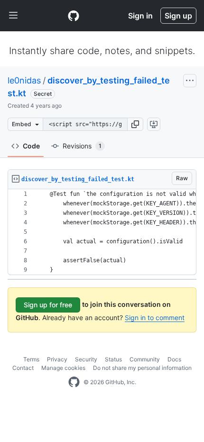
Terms (31, 359)
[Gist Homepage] (73, 15)
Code (31, 146)
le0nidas (24, 80)
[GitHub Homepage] (74, 382)
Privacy (57, 359)
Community (145, 359)
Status (113, 359)
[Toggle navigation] (13, 15)
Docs (174, 359)
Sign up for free (48, 305)
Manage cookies (63, 367)
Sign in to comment (155, 317)
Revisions (82, 146)
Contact (23, 367)
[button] (135, 124)
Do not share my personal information (142, 367)
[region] (102, 232)
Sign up (178, 15)
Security (86, 359)
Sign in (140, 15)
